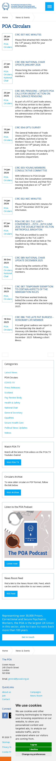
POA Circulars (8, 45)
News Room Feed (13, 578)
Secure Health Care (14, 422)
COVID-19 (9, 382)
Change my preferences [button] (33, 754)
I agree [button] (33, 744)
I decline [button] (34, 749)
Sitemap (6, 742)
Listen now (12, 563)
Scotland (8, 392)
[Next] (51, 355)
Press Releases (12, 387)
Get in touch (28, 637)
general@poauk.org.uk (18, 678)
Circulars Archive (13, 476)
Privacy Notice (9, 747)
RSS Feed (11, 593)
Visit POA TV (13, 462)
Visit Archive (13, 492)
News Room (36, 696)
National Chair (8, 79)
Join (4, 696)
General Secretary (13, 412)
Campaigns (35, 692)
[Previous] (5, 355)
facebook (5, 715)
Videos (7, 432)
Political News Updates (15, 427)
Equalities (9, 417)
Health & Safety (12, 402)
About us (6, 692)
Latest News (10, 372)
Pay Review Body (13, 397)
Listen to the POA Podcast (18, 506)
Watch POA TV (12, 446)
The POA (19, 6)
